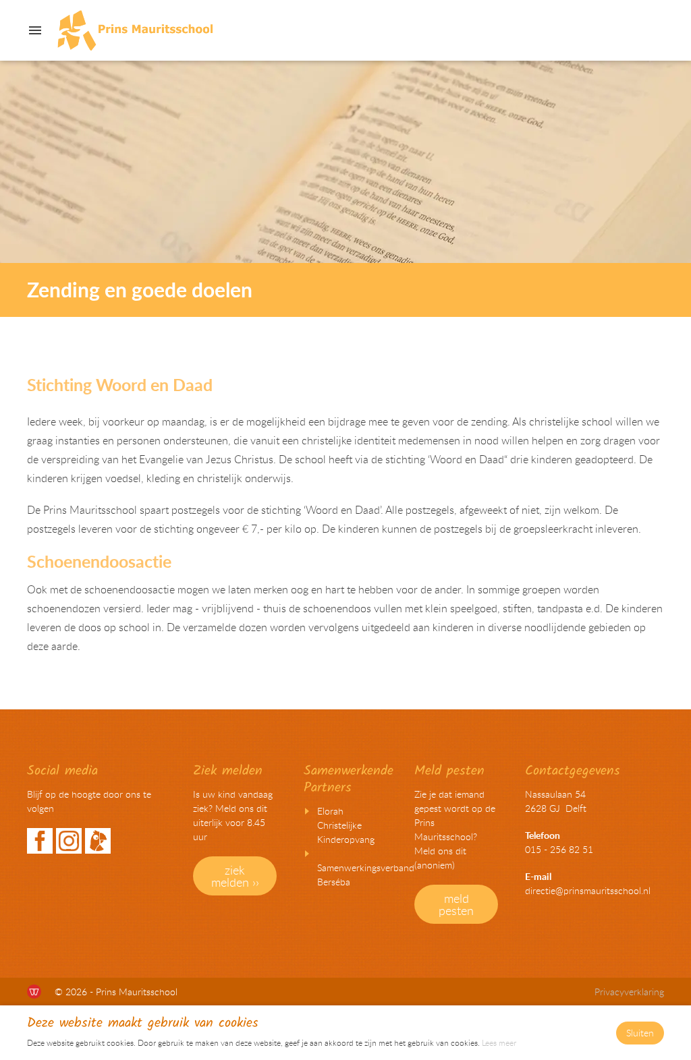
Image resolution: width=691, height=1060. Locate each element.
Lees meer (499, 1042)
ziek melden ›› (235, 876)
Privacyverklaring (629, 991)
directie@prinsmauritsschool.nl (588, 890)
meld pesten (456, 904)
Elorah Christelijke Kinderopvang (346, 825)
